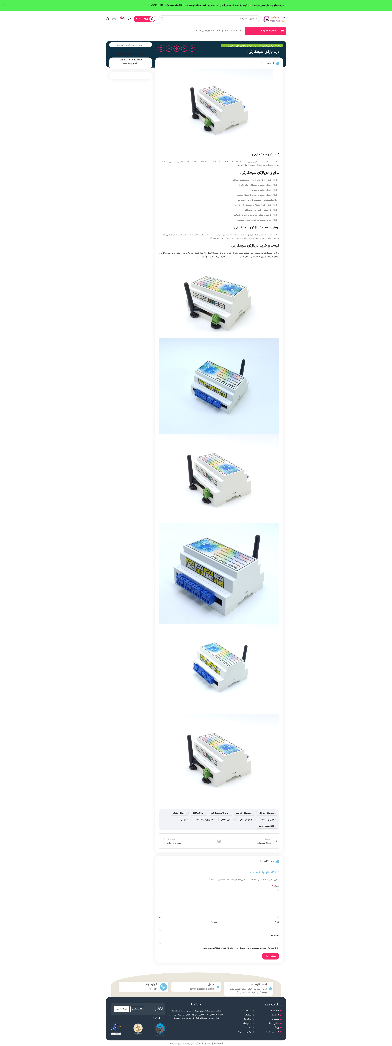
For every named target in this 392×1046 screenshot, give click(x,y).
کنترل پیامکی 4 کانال (204, 819)
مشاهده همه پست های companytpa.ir (130, 61)
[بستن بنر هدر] (4, 5)
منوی (235, 30)
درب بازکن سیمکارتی (219, 813)
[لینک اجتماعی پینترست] (176, 48)
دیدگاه (275, 886)
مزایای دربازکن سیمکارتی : (259, 172)
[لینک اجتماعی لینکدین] (169, 48)
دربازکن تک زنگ (267, 819)
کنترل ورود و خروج (266, 826)
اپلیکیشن (278, 46)
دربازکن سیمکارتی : (264, 154)
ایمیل (214, 922)
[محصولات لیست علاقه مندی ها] (129, 19)
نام (277, 922)
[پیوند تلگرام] (161, 48)
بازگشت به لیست (219, 841)
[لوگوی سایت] (274, 18)
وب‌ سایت (274, 935)
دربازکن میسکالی (246, 819)
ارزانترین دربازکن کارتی (265, 46)
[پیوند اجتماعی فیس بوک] (192, 48)
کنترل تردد (183, 819)
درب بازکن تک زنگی (266, 813)
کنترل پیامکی (226, 819)
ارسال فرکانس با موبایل (248, 46)
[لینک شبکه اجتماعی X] (184, 48)
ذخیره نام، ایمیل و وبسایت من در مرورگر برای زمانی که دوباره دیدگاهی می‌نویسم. (239, 948)
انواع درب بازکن (233, 46)
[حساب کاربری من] (107, 19)
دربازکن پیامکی (179, 813)
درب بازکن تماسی (243, 813)
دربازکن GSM (198, 813)
